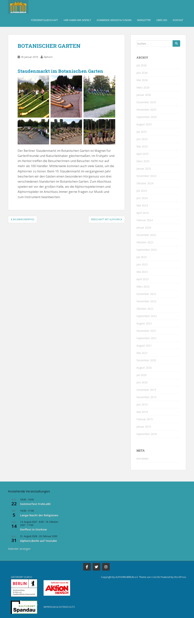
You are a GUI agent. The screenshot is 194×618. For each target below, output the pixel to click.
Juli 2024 (141, 190)
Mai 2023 (142, 272)
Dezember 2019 (146, 390)
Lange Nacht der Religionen (39, 515)
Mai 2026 (142, 80)
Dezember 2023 (146, 235)
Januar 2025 (143, 168)
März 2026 (142, 87)
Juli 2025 (141, 131)
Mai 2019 (142, 412)
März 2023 (142, 286)
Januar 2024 (143, 227)
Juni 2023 (142, 264)
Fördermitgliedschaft (44, 20)
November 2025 (146, 109)
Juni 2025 (142, 139)
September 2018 (146, 434)
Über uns (161, 20)
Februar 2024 (144, 220)
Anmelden (142, 458)
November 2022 (146, 301)
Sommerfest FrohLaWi (35, 504)
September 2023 (146, 249)
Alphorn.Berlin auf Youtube (38, 541)
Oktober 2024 (144, 183)
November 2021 (146, 331)
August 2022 (144, 323)
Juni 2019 (142, 404)
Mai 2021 (142, 353)
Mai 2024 (142, 205)
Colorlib (155, 577)
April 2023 (142, 279)
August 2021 (144, 345)
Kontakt (178, 20)
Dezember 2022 (146, 294)
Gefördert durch (21, 577)
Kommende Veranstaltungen (114, 20)
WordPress (180, 577)
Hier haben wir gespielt (77, 20)
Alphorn (48, 57)
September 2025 (146, 117)
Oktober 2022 (144, 308)
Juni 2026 (142, 72)
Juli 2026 (141, 65)
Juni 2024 (142, 198)
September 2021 (146, 338)
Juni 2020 (142, 382)
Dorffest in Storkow (33, 529)
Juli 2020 (141, 375)
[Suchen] (176, 43)
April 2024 (142, 213)
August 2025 (144, 124)
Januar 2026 (143, 95)
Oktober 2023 (144, 242)
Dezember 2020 (146, 360)
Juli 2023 (141, 257)
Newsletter (144, 20)
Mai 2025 (142, 146)
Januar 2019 (143, 426)
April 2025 (142, 154)
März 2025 (142, 161)
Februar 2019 (144, 419)
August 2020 (144, 367)
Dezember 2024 (146, 176)
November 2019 (146, 397)
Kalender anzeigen (19, 549)
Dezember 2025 (146, 102)
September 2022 (146, 316)
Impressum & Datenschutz (59, 607)
